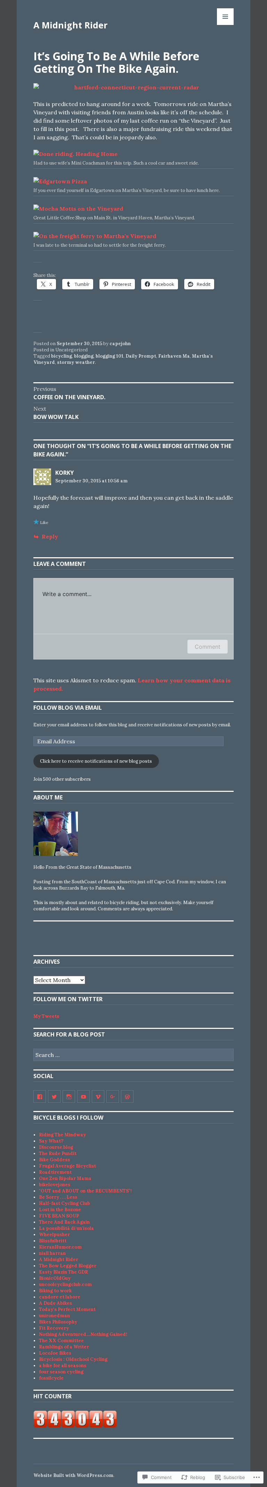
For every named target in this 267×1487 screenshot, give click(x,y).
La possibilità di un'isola (66, 1228)
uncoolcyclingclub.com (65, 1284)
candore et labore (59, 1297)
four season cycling (61, 1372)
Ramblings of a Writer (64, 1347)
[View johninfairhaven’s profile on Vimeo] (98, 1096)
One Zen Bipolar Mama (65, 1178)
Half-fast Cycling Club (64, 1203)
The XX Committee (61, 1341)
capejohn (120, 344)
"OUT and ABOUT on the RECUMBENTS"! (85, 1191)
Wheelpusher (54, 1234)
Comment (207, 646)
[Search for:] (133, 1055)
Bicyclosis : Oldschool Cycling (73, 1359)
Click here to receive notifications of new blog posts (96, 761)
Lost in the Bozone (60, 1210)
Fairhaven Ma (174, 356)
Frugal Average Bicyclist (67, 1166)
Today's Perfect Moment (67, 1309)
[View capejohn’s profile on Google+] (112, 1096)
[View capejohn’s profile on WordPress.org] (127, 1096)
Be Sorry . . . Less (58, 1197)
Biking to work (55, 1291)
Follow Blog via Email (67, 707)
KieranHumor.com (60, 1247)
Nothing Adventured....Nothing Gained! (83, 1334)
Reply (50, 536)
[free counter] (75, 1426)
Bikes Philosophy (58, 1322)
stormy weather (76, 362)
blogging (84, 356)
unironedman (54, 1316)
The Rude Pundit (57, 1153)
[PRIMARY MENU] (225, 16)
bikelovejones (54, 1185)
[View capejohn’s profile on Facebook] (39, 1096)
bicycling (61, 356)
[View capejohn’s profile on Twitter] (54, 1096)
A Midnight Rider (70, 25)
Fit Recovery (54, 1328)
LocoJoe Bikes (55, 1353)
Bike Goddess (54, 1160)
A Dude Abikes (55, 1303)
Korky (64, 472)
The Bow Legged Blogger (67, 1266)
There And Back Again (64, 1222)
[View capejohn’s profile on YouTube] (83, 1096)
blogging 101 (109, 356)
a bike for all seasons (62, 1365)
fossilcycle (51, 1378)
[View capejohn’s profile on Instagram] (69, 1096)
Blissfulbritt (52, 1241)
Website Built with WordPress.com (73, 1475)
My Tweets (46, 1016)
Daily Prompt (141, 356)
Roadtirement (55, 1172)
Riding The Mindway (62, 1135)
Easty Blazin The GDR (63, 1272)
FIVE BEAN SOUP (59, 1216)
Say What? (51, 1141)
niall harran (52, 1253)
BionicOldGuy (55, 1278)
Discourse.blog (56, 1147)
